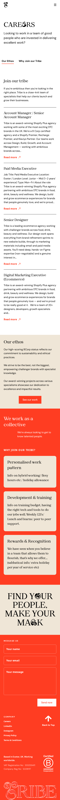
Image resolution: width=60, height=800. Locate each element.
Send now (46, 702)
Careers (7, 721)
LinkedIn (8, 726)
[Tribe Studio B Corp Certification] (48, 763)
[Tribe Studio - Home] (11, 4)
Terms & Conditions (13, 740)
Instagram (8, 731)
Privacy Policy (10, 735)
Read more (10, 157)
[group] (8, 61)
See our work (30, 399)
